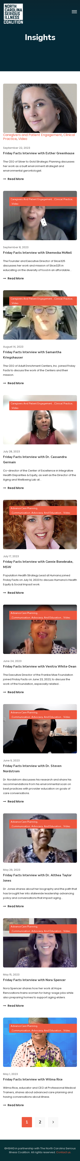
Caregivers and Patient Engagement (32, 135)
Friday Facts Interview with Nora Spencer (34, 980)
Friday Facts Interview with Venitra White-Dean (39, 666)
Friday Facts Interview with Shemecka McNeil (37, 253)
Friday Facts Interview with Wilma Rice (33, 1079)
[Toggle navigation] (74, 12)
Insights (40, 37)
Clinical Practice (63, 199)
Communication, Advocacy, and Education (36, 512)
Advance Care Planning (24, 508)
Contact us (63, 1152)
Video (22, 138)
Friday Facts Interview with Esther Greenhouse (38, 153)
